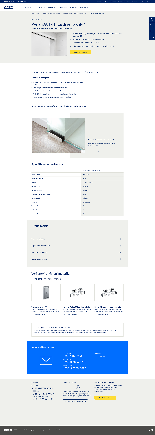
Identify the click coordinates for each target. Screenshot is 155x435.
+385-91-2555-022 (42, 398)
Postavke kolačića (53, 430)
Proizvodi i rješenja (44, 7)
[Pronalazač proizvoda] (152, 20)
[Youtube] (150, 1)
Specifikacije (54, 72)
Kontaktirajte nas (80, 52)
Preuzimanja (66, 72)
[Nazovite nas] (152, 25)
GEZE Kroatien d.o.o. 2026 (20, 430)
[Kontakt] (152, 31)
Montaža (74, 7)
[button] (135, 1)
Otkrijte (28, 7)
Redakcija (106, 1)
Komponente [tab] (36, 279)
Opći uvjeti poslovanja (33, 430)
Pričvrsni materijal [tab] (52, 279)
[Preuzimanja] (152, 37)
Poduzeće (113, 1)
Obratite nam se (69, 382)
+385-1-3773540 (73, 355)
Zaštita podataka (44, 430)
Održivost (98, 1)
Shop (127, 1)
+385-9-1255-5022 (74, 368)
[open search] (150, 7)
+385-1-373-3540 (41, 388)
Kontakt (34, 382)
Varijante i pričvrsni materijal (86, 72)
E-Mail (104, 332)
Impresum (66, 430)
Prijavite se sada (105, 397)
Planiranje (62, 7)
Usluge (83, 7)
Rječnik (61, 430)
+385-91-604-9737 (42, 393)
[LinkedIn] (148, 1)
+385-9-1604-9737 (74, 362)
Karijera (120, 1)
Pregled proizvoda (39, 72)
